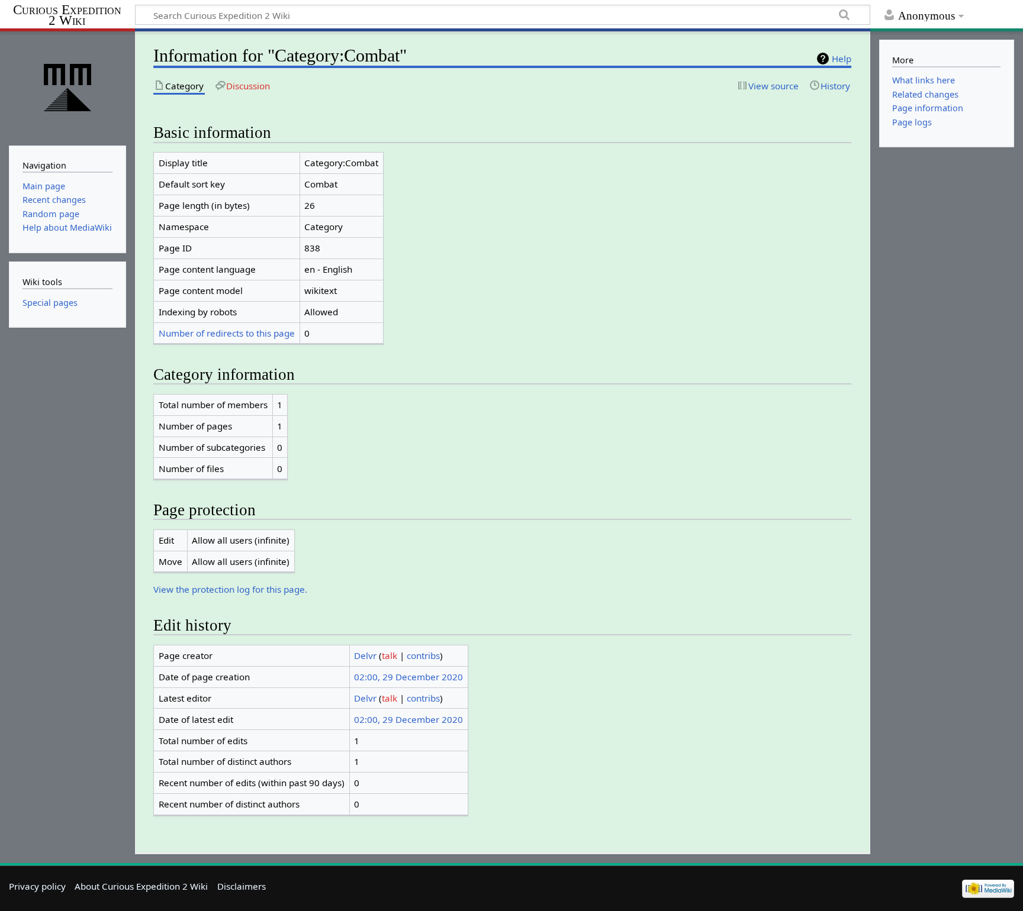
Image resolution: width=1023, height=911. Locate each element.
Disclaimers (241, 886)
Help (841, 58)
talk (389, 655)
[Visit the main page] (67, 87)
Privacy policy (37, 886)
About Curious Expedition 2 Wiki (141, 886)
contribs (423, 655)
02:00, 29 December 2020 (408, 677)
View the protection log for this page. (230, 589)
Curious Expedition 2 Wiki (67, 15)
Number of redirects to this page (227, 333)
